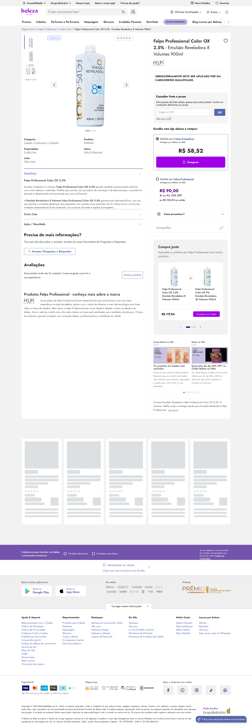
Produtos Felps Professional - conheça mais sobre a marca (72, 294)
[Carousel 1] (184, 392)
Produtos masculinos (107, 553)
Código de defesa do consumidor (38, 643)
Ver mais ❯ (173, 410)
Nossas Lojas (83, 3)
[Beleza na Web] (29, 12)
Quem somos (28, 660)
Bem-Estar (152, 22)
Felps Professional (47, 29)
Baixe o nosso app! (105, 3)
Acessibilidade (35, 3)
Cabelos (41, 22)
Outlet (24, 653)
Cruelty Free (30, 152)
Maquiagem (91, 22)
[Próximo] (200, 327)
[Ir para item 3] (195, 327)
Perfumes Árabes (100, 629)
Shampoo (134, 623)
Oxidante (53, 142)
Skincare (108, 22)
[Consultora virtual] (133, 11)
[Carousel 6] (198, 392)
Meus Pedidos (202, 3)
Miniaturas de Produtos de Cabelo (146, 636)
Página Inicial (28, 29)
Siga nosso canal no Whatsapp (215, 633)
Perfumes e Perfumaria (65, 22)
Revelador (89, 142)
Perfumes (67, 626)
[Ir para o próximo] (228, 22)
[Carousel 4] (192, 392)
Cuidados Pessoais (130, 22)
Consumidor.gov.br (31, 640)
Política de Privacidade (33, 629)
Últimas (202, 623)
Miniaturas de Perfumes (141, 633)
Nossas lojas (27, 657)
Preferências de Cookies (33, 636)
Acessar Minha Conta (213, 12)
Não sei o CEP (163, 118)
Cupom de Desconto (101, 636)
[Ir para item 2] (192, 327)
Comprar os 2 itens (206, 314)
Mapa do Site (28, 650)
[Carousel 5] (195, 392)
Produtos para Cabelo (74, 623)
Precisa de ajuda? (130, 3)
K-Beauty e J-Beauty (100, 633)
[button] (226, 41)
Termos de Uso (29, 647)
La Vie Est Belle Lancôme (141, 629)
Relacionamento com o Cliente (36, 623)
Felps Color (66, 29)
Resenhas (203, 626)
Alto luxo (203, 629)
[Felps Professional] (158, 64)
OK (220, 112)
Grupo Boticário (59, 3)
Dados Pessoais (184, 623)
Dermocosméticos (72, 643)
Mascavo (133, 626)
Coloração (40, 142)
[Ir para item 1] (188, 327)
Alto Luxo (96, 626)
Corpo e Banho (70, 636)
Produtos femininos (78, 553)
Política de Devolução (32, 626)
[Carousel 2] (187, 392)
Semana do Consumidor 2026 (106, 623)
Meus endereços (184, 626)
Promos (26, 22)
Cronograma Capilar (73, 640)
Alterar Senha (183, 629)
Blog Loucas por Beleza (207, 22)
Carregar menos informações (127, 606)
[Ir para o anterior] (224, 22)
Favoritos (224, 3)
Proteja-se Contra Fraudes (34, 633)
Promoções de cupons (32, 664)
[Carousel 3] (189, 392)
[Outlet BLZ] (175, 22)
